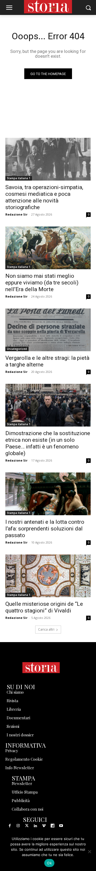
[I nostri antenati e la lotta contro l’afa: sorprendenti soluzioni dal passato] (48, 493)
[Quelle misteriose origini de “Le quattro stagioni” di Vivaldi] (48, 575)
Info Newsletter (19, 767)
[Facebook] (9, 826)
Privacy (11, 750)
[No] (89, 851)
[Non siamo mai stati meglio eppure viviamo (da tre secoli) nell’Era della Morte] (48, 247)
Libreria (14, 709)
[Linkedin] (35, 826)
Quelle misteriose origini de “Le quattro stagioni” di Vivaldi (44, 607)
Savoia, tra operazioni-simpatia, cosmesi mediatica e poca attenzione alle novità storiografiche (44, 197)
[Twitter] (26, 826)
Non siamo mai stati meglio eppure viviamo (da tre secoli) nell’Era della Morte (41, 282)
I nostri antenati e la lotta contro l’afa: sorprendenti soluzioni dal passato (44, 528)
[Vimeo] (44, 826)
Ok (49, 863)
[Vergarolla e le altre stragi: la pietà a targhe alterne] (48, 329)
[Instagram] (18, 826)
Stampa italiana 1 (18, 178)
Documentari (18, 717)
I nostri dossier (20, 734)
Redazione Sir (16, 214)
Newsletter (22, 783)
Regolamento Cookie (24, 759)
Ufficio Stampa (25, 792)
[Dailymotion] (52, 826)
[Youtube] (61, 826)
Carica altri (46, 629)
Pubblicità (21, 800)
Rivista (12, 700)
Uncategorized (17, 349)
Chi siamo (15, 692)
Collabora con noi (27, 809)
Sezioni (13, 726)
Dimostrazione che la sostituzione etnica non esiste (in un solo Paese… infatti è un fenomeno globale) (47, 443)
